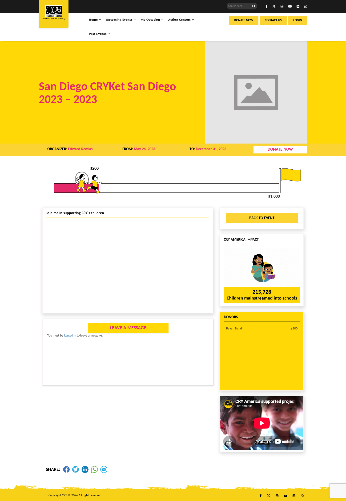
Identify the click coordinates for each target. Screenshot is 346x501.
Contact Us (273, 20)
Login (297, 20)
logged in (70, 335)
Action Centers (180, 20)
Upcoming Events (119, 20)
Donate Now (243, 20)
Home (94, 20)
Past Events (98, 34)
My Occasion (151, 20)
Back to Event (261, 218)
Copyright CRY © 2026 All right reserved (74, 495)
